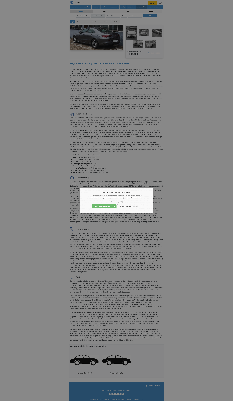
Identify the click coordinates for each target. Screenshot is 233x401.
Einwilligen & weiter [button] (104, 206)
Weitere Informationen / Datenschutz (120, 199)
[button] (116, 202)
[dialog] (116, 200)
